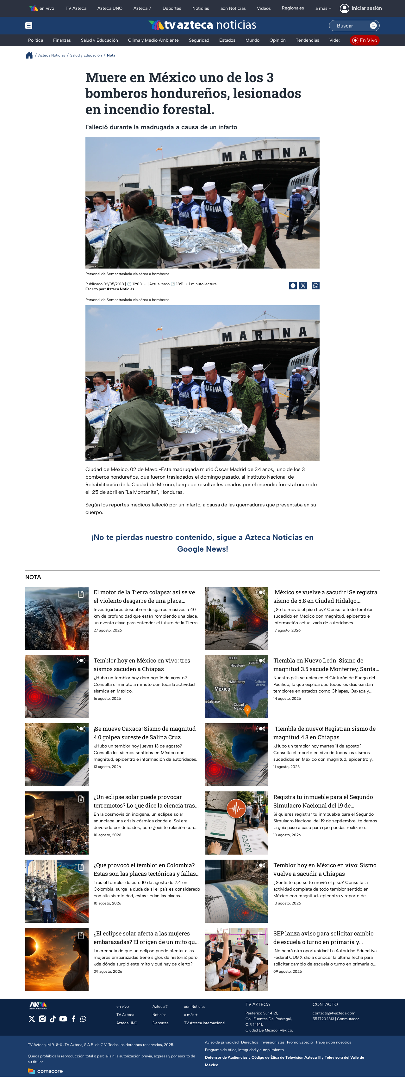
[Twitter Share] (303, 285)
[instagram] (42, 1021)
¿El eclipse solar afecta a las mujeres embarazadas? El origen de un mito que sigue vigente (146, 937)
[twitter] (32, 1021)
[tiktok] (53, 1021)
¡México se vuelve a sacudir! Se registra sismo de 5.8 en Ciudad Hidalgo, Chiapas (325, 596)
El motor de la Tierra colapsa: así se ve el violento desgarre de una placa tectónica (144, 596)
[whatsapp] (83, 1020)
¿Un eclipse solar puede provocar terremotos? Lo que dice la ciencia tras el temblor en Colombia (144, 801)
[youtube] (63, 1021)
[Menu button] (50, 25)
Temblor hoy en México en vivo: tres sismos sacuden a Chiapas (142, 664)
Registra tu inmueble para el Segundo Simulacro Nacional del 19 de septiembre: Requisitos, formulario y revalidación (323, 801)
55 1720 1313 (323, 1019)
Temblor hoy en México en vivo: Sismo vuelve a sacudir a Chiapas (325, 869)
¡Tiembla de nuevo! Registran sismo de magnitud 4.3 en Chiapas (324, 733)
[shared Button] (316, 285)
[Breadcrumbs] (31, 55)
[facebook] (74, 1021)
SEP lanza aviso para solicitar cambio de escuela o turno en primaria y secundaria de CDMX (323, 937)
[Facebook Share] (293, 285)
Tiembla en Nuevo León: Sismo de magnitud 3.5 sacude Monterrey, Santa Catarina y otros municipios (324, 664)
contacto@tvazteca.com (334, 1013)
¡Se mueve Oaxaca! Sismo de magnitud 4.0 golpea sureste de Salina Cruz (145, 733)
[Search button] (373, 25)
